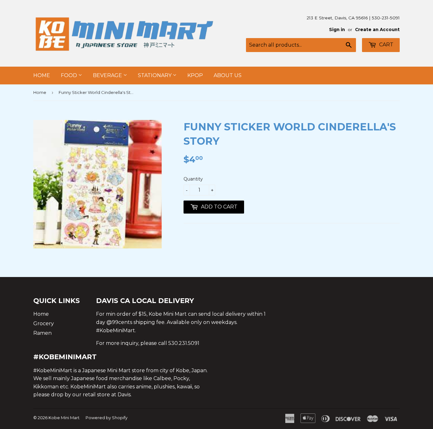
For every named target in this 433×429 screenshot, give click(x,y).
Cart (385, 45)
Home (41, 75)
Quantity (193, 179)
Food (69, 75)
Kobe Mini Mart (64, 417)
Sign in (337, 29)
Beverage (108, 75)
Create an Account (377, 29)
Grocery (43, 323)
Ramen (42, 333)
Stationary (155, 75)
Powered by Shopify (106, 417)
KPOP (195, 75)
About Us (228, 75)
